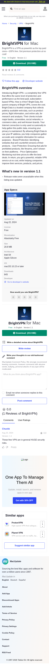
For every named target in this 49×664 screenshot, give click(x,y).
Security (13, 23)
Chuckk (6, 428)
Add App (6, 593)
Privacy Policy (8, 620)
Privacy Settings (9, 626)
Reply (13, 447)
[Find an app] (11, 8)
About (5, 587)
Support (5, 646)
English (5, 580)
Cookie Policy (8, 633)
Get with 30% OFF (24, 500)
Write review (25, 348)
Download (26, 63)
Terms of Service (9, 613)
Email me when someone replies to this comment (24, 394)
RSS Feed (6, 652)
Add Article (7, 606)
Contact (5, 639)
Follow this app (12, 81)
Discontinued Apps (10, 600)
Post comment (24, 400)
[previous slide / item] (6, 204)
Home (4, 23)
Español (22, 580)
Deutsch (13, 580)
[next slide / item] (43, 204)
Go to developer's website (18, 282)
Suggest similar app (24, 545)
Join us (42, 1)
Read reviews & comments (13, 75)
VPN (21, 23)
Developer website (34, 81)
